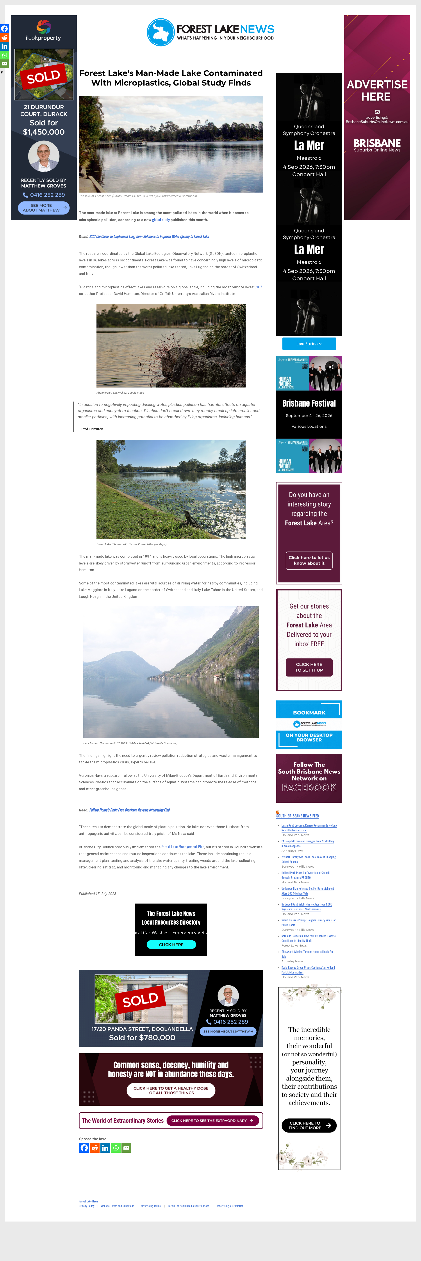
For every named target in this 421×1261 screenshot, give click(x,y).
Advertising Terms (151, 1206)
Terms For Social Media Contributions (188, 1206)
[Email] (126, 1148)
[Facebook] (84, 1148)
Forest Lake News (88, 1201)
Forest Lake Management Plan (182, 846)
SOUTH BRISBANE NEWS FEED (297, 815)
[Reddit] (95, 1148)
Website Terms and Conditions (117, 1206)
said (259, 286)
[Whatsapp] (116, 1148)
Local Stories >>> (309, 344)
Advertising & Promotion (230, 1206)
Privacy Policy (86, 1206)
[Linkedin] (105, 1148)
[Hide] (2, 72)
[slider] (313, 469)
